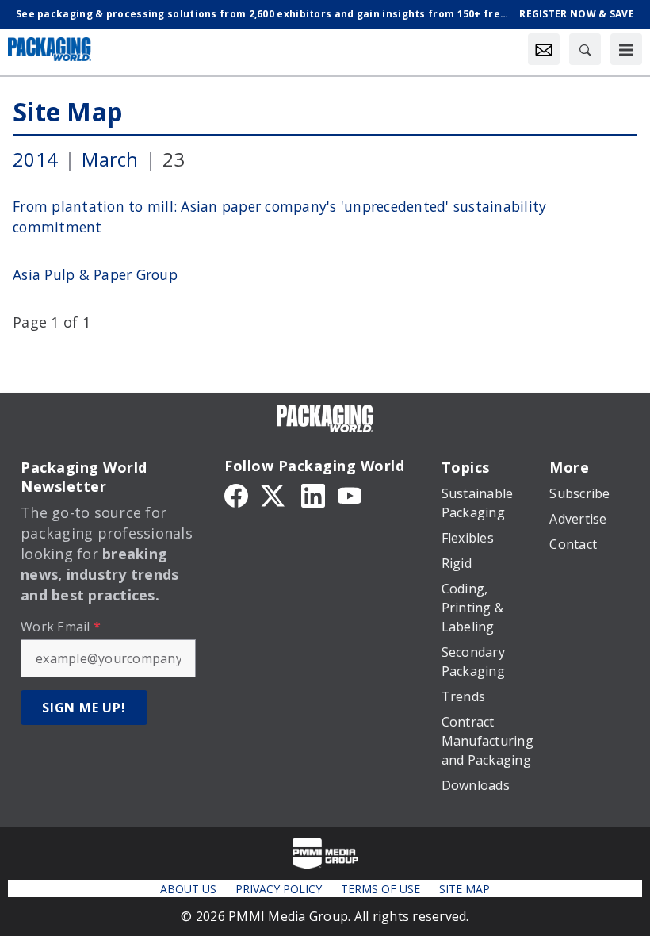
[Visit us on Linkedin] (313, 494)
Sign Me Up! (84, 707)
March (110, 159)
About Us (188, 888)
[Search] (585, 49)
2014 (35, 159)
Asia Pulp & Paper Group (95, 274)
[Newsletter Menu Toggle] (544, 49)
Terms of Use (380, 888)
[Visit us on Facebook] (236, 494)
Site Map (67, 111)
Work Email (61, 626)
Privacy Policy (278, 888)
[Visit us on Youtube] (349, 494)
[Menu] (626, 49)
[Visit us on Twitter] (274, 494)
